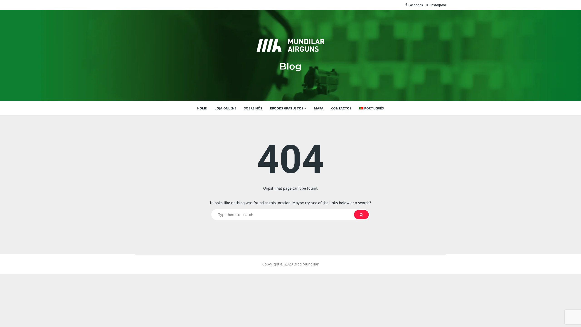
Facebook (415, 5)
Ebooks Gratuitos (286, 108)
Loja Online (225, 108)
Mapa (318, 108)
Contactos (341, 108)
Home (202, 108)
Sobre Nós (253, 108)
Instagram (438, 5)
